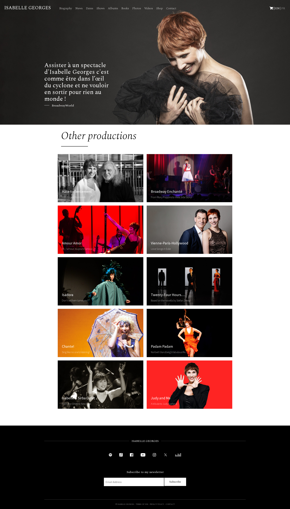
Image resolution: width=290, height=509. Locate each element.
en (277, 8)
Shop (159, 8)
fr (283, 8)
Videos (148, 8)
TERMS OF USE (142, 504)
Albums (113, 8)
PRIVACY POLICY (157, 504)
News (79, 8)
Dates (89, 8)
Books (125, 8)
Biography (65, 8)
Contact (171, 8)
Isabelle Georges (27, 7)
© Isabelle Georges (124, 504)
